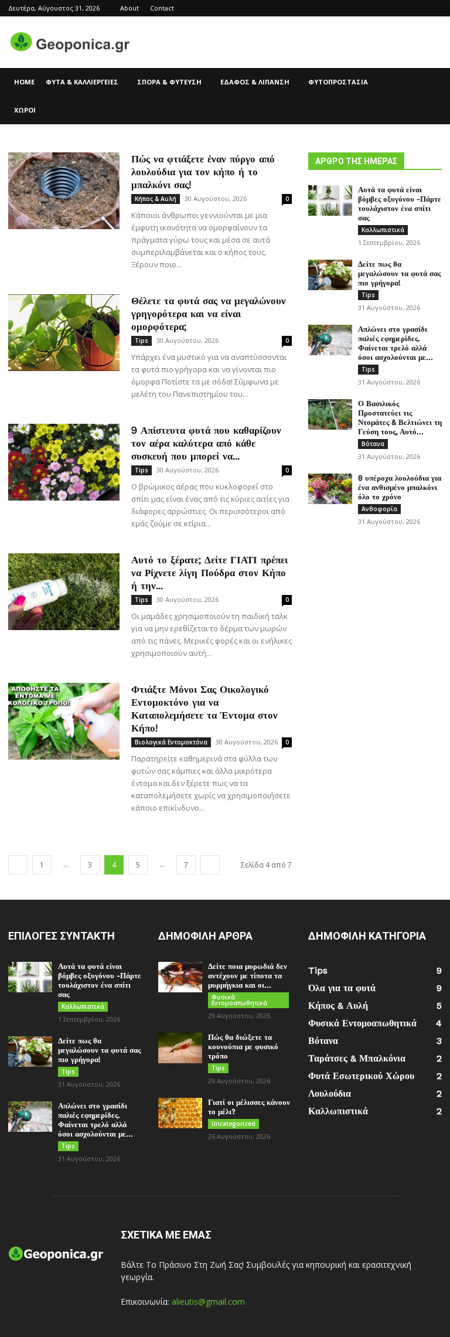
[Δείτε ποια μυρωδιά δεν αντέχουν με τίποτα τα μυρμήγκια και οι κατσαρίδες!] (180, 977)
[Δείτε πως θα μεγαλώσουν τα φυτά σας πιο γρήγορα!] (330, 275)
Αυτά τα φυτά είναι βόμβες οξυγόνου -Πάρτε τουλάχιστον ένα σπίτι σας (399, 203)
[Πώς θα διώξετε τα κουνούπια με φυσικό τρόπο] (180, 1048)
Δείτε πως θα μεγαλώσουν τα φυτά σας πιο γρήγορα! (399, 273)
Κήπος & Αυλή (155, 199)
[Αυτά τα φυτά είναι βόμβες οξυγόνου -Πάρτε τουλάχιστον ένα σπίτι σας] (330, 200)
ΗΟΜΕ (24, 81)
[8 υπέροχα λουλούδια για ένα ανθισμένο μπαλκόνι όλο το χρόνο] (330, 489)
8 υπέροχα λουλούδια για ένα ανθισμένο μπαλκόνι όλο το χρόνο (399, 487)
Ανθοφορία (379, 509)
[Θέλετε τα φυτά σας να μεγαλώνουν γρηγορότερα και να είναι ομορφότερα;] (64, 332)
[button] (428, 82)
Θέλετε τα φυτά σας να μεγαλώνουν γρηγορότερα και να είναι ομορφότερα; (208, 313)
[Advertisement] (304, 42)
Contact (162, 8)
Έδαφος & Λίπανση (254, 81)
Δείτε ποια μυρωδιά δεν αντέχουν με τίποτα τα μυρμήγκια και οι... (247, 975)
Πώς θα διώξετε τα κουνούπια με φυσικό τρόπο (243, 1046)
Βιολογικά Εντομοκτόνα (171, 742)
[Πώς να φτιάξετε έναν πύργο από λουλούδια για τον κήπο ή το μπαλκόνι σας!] (64, 190)
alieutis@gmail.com (208, 1301)
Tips (141, 340)
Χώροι (25, 110)
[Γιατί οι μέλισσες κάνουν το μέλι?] (180, 1113)
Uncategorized (233, 1124)
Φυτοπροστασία (338, 81)
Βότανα (373, 444)
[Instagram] (413, 8)
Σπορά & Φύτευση (169, 81)
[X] (433, 8)
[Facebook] (394, 8)
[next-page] (210, 865)
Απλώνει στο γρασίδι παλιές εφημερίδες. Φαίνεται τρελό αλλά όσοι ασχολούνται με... (395, 343)
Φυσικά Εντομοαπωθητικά (239, 1000)
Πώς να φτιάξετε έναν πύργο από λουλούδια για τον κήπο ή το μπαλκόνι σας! (203, 171)
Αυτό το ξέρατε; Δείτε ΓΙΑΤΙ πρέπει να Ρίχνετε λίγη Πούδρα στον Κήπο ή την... (209, 572)
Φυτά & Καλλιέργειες (82, 81)
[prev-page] (18, 865)
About (129, 8)
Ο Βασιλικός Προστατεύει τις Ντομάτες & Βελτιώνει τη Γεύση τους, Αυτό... (400, 417)
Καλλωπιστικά (383, 230)
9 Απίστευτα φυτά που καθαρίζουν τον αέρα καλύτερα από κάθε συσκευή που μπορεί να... (206, 443)
